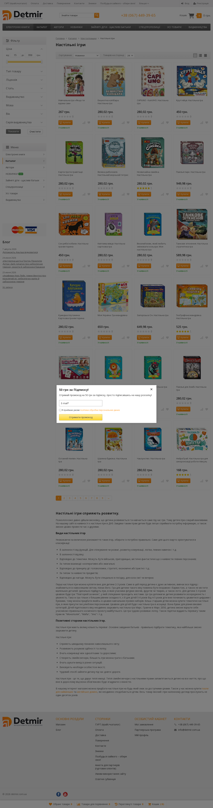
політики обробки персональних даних (100, 410)
